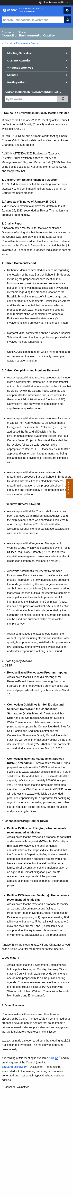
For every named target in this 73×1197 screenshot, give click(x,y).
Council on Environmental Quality (21, 43)
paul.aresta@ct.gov (14, 1066)
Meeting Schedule (19, 53)
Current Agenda (18, 61)
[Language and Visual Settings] (67, 10)
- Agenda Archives (20, 68)
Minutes (12, 75)
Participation (16, 82)
